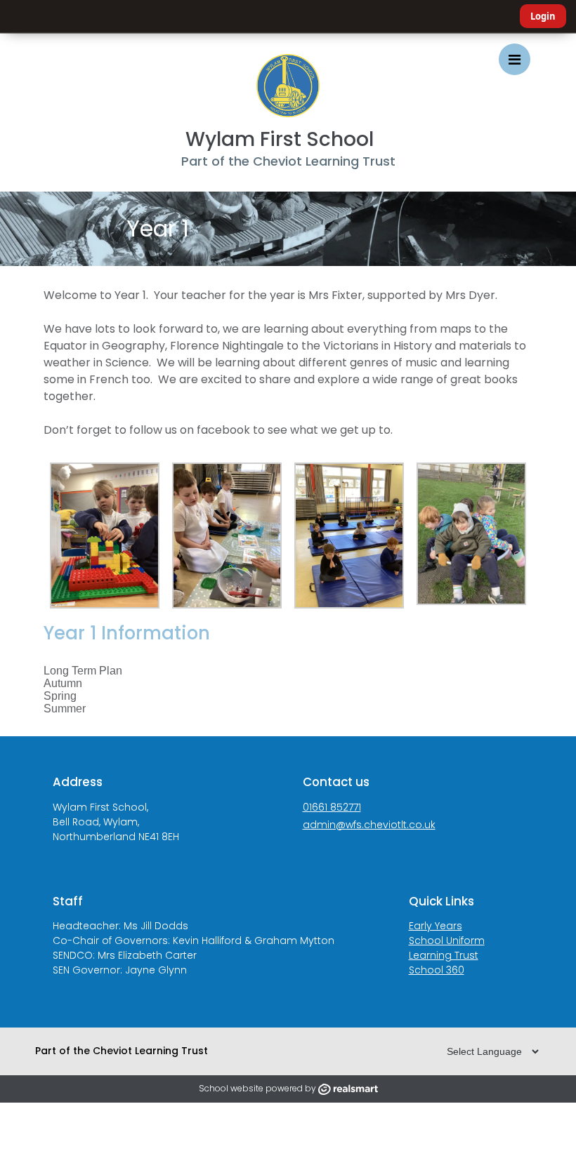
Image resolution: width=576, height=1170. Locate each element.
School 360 (436, 970)
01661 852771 (332, 807)
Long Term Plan (83, 671)
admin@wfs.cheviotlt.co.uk (369, 825)
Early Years (435, 926)
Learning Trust (443, 955)
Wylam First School (279, 139)
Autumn (63, 683)
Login (543, 16)
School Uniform (447, 940)
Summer (65, 708)
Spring (60, 696)
